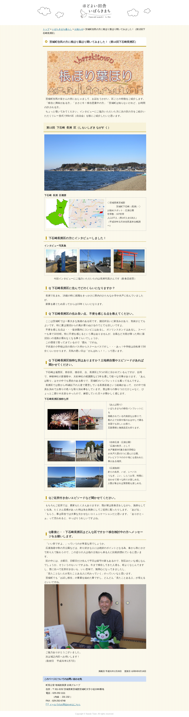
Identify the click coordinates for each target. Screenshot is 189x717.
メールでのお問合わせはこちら (64, 704)
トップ (46, 29)
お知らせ (78, 29)
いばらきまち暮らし (62, 29)
